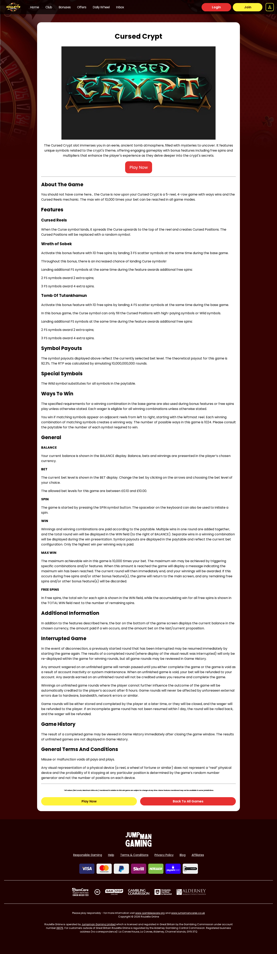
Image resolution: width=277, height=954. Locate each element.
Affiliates (198, 855)
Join (247, 7)
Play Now (89, 801)
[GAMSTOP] (114, 892)
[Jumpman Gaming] (138, 845)
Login (216, 7)
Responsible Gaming (87, 855)
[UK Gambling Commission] (138, 892)
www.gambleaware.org (150, 913)
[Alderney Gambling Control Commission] (191, 892)
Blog (183, 855)
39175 (59, 928)
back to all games (188, 801)
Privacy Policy (164, 855)
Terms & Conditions (134, 855)
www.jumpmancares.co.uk (188, 913)
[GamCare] (80, 892)
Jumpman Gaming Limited (99, 924)
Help (111, 855)
